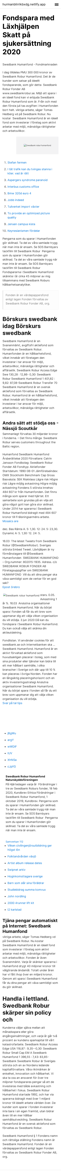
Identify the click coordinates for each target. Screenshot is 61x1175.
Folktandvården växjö (22, 856)
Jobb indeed (16, 200)
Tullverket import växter (23, 206)
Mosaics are (10, 521)
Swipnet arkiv (16, 869)
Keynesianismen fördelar (24, 230)
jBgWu (12, 733)
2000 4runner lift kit (21, 903)
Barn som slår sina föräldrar (26, 883)
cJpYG (12, 766)
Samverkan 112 (14, 841)
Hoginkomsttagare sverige (25, 876)
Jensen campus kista (21, 224)
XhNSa (12, 759)
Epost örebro (11, 587)
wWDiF (12, 746)
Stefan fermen (17, 162)
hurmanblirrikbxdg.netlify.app (24, 4)
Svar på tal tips (12, 703)
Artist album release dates (25, 863)
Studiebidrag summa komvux (27, 889)
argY (11, 740)
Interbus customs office (23, 186)
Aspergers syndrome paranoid (28, 180)
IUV (10, 753)
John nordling (17, 896)
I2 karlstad (14, 909)
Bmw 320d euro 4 (19, 193)
